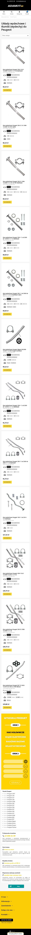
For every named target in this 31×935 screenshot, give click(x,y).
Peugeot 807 (9, 819)
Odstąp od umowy (6, 920)
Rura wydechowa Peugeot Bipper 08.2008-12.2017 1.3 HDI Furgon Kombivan (14, 350)
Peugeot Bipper (10, 821)
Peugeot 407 (9, 813)
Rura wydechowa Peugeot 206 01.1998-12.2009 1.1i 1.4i (14, 630)
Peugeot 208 (9, 807)
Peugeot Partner (10, 827)
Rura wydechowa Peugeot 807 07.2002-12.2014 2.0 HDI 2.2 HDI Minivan (14, 686)
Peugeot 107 (9, 797)
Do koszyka (7, 90)
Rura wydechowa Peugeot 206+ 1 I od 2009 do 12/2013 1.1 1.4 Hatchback (15, 238)
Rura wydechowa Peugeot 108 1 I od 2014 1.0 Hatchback (14, 518)
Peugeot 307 (9, 809)
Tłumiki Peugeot (6, 791)
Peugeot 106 (9, 795)
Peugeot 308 (9, 811)
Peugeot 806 (9, 817)
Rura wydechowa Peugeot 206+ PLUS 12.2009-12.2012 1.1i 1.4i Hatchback (13, 70)
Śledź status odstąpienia (6, 922)
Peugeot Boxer (10, 823)
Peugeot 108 (9, 799)
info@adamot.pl (22, 1)
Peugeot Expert (10, 825)
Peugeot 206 (9, 803)
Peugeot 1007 (9, 793)
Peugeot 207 (9, 805)
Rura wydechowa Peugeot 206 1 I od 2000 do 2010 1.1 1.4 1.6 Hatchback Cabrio (15, 294)
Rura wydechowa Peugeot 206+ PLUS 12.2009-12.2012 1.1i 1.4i (13, 574)
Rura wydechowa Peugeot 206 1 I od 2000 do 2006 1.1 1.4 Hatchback (15, 462)
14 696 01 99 (11, 1)
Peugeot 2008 (9, 801)
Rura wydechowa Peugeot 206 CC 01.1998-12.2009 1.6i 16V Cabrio (15, 126)
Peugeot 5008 (9, 815)
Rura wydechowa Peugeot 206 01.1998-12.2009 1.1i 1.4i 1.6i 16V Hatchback (14, 182)
